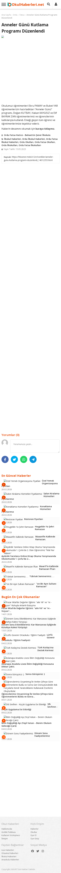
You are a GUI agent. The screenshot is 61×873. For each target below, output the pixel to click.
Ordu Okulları (26, 142)
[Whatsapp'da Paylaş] (23, 459)
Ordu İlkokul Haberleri (33, 139)
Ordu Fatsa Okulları (45, 142)
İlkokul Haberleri (12, 139)
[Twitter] (38, 851)
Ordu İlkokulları (9, 145)
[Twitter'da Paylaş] (14, 459)
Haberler (34, 828)
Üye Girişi (34, 838)
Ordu (15, 14)
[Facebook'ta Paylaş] (5, 459)
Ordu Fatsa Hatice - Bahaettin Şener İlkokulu (27, 135)
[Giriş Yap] (56, 4)
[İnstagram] (43, 851)
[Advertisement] (30, 71)
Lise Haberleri (7, 850)
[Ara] (48, 4)
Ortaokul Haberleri (9, 853)
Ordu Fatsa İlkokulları (30, 145)
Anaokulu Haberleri (10, 859)
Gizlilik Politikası (8, 832)
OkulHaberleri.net (28, 4)
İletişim (4, 838)
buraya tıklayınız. (45, 128)
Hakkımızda (6, 828)
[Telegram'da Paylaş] (33, 459)
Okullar (33, 832)
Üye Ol (33, 835)
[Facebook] (32, 851)
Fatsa (22, 14)
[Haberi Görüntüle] (30, 37)
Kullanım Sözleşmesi (10, 835)
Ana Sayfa (6, 14)
